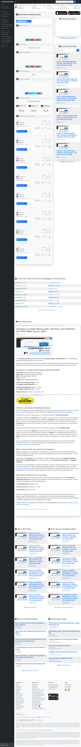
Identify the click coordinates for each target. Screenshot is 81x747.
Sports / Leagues (7, 14)
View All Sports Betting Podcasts (68, 38)
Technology (35, 684)
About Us (18, 704)
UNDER (33, 93)
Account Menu (6, 8)
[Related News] (19, 120)
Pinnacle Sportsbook (53, 684)
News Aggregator (7, 40)
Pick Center (5, 12)
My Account (5, 6)
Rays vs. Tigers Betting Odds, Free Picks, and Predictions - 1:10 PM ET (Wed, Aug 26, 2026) (36, 560)
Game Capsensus (7, 38)
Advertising (35, 687)
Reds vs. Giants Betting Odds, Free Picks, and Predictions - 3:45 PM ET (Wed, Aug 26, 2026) (67, 80)
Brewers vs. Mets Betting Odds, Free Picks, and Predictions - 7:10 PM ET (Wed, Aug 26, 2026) (66, 152)
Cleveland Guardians (61, 410)
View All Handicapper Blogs (64, 665)
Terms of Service (69, 684)
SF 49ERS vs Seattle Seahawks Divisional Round (63, 652)
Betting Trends (6, 32)
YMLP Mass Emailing (37, 704)
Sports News (6, 16)
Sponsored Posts (36, 689)
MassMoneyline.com (54, 627)
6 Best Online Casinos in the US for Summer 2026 (30, 663)
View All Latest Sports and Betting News (64, 607)
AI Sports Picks (51, 689)
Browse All (5, 46)
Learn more (45, 509)
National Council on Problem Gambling (44, 730)
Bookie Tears (6, 28)
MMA (28, 17)
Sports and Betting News (25, 325)
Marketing (34, 686)
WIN (27, 39)
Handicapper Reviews (8, 24)
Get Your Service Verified (38, 690)
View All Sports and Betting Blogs (31, 670)
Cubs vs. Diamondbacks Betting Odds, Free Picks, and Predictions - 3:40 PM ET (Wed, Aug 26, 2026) (67, 98)
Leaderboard (6, 21)
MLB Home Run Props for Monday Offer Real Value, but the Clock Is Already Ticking (30, 640)
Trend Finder (6, 34)
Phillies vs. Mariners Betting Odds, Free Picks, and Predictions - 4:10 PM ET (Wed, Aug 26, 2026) (67, 117)
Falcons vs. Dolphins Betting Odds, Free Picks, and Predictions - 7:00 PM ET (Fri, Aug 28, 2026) (69, 572)
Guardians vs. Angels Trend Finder (26, 444)
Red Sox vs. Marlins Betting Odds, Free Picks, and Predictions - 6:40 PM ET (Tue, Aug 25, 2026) (36, 597)
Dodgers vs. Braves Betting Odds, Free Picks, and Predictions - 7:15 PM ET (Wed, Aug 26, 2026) (36, 536)
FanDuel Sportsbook (53, 686)
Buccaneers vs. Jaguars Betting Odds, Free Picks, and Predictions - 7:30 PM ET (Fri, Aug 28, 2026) (69, 560)
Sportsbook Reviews (7, 26)
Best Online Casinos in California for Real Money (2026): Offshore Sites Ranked (30, 656)
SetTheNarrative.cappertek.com (56, 642)
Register (2, 745)
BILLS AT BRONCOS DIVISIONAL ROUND (61, 658)
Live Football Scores (53, 687)
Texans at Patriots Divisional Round (59, 645)
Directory (5, 22)
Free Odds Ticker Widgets (38, 699)
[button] (78, 2)
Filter (23, 21)
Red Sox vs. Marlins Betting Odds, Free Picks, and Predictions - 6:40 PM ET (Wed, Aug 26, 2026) (36, 548)
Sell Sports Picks (20, 707)
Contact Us (18, 709)
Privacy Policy (68, 686)
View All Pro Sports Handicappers (48, 310)
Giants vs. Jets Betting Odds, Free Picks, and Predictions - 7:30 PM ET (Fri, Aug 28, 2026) (69, 548)
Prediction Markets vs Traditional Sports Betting (63, 639)
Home (17, 684)
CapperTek (18, 17)
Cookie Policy (68, 687)
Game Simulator (6, 36)
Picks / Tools (22, 131)
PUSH (38, 39)
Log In (7, 745)
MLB (31, 325)
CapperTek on (35, 706)
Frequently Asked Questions (39, 698)
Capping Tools (19, 693)
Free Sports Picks (36, 701)
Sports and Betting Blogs (38, 695)
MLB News (59, 67)
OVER (27, 93)
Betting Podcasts (7, 42)
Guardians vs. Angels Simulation (25, 468)
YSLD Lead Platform (37, 702)
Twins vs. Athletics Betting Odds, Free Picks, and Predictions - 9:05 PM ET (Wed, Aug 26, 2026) (66, 63)
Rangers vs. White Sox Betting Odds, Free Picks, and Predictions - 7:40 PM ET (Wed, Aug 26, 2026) (67, 135)
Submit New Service (37, 692)
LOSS (33, 39)
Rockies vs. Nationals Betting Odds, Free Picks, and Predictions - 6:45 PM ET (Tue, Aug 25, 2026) (36, 585)
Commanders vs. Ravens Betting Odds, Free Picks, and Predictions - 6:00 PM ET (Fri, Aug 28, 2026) (69, 597)
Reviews (18, 692)
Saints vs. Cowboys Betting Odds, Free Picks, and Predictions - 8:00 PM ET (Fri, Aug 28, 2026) (70, 536)
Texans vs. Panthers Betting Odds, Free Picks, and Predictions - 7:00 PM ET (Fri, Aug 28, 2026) (69, 585)
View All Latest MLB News (31, 607)
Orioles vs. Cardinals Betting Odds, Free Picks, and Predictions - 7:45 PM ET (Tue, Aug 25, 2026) (36, 572)
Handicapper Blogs (36, 696)
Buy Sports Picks (20, 706)
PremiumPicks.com (37, 394)
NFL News (64, 541)
